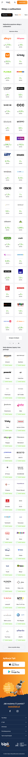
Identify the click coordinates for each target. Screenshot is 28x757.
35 (18, 343)
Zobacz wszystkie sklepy (14, 647)
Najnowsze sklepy (13, 31)
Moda (18, 15)
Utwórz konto (22, 2)
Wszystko (6, 15)
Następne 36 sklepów (14, 338)
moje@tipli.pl (14, 706)
